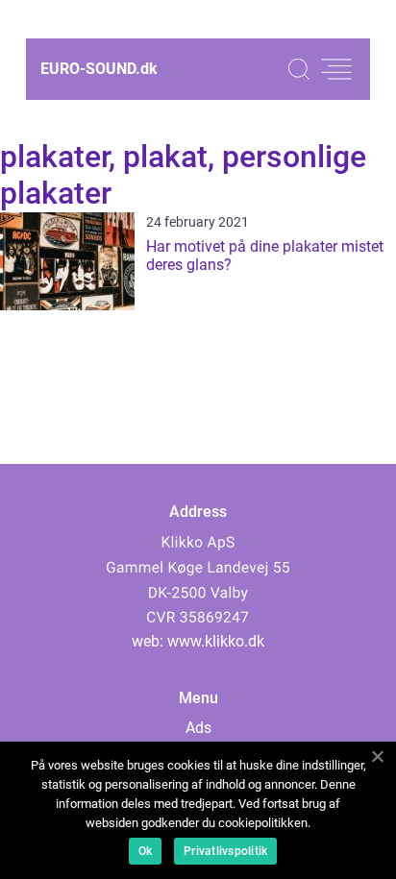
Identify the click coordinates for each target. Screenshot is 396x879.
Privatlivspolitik (225, 851)
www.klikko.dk (215, 641)
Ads (198, 728)
